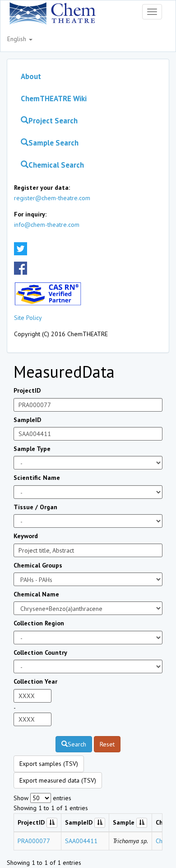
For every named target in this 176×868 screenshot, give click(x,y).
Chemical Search (56, 165)
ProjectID (27, 390)
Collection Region (39, 623)
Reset (107, 744)
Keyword (26, 536)
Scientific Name (37, 478)
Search (77, 744)
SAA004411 (81, 841)
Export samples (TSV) (48, 764)
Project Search (53, 121)
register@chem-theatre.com (52, 198)
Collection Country (40, 652)
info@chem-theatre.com (46, 225)
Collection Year (35, 681)
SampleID (27, 420)
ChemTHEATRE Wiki (54, 98)
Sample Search (53, 143)
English (17, 39)
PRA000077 (34, 841)
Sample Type (32, 449)
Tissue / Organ (35, 507)
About (31, 76)
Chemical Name (36, 594)
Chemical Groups (38, 565)
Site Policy (28, 318)
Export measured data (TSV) (57, 780)
